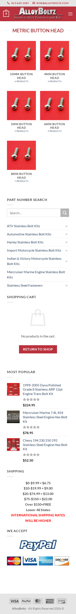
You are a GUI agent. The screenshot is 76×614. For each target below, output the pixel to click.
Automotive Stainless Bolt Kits (29, 234)
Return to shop (38, 349)
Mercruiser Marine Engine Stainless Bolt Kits (36, 274)
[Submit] (65, 213)
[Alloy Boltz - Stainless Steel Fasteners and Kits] (38, 14)
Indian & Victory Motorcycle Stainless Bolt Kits (34, 261)
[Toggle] (66, 225)
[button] (6, 14)
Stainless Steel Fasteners (25, 285)
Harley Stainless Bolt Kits (25, 242)
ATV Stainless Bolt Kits (23, 226)
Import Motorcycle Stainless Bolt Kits (34, 250)
